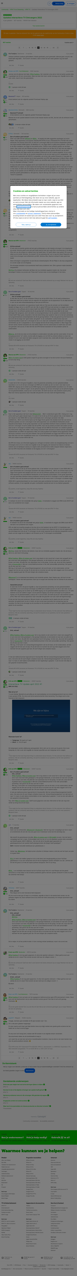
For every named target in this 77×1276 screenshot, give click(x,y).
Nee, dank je (26, 225)
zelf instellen (52, 218)
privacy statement (34, 213)
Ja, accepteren (51, 225)
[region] (38, 207)
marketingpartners (23, 207)
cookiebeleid (20, 213)
